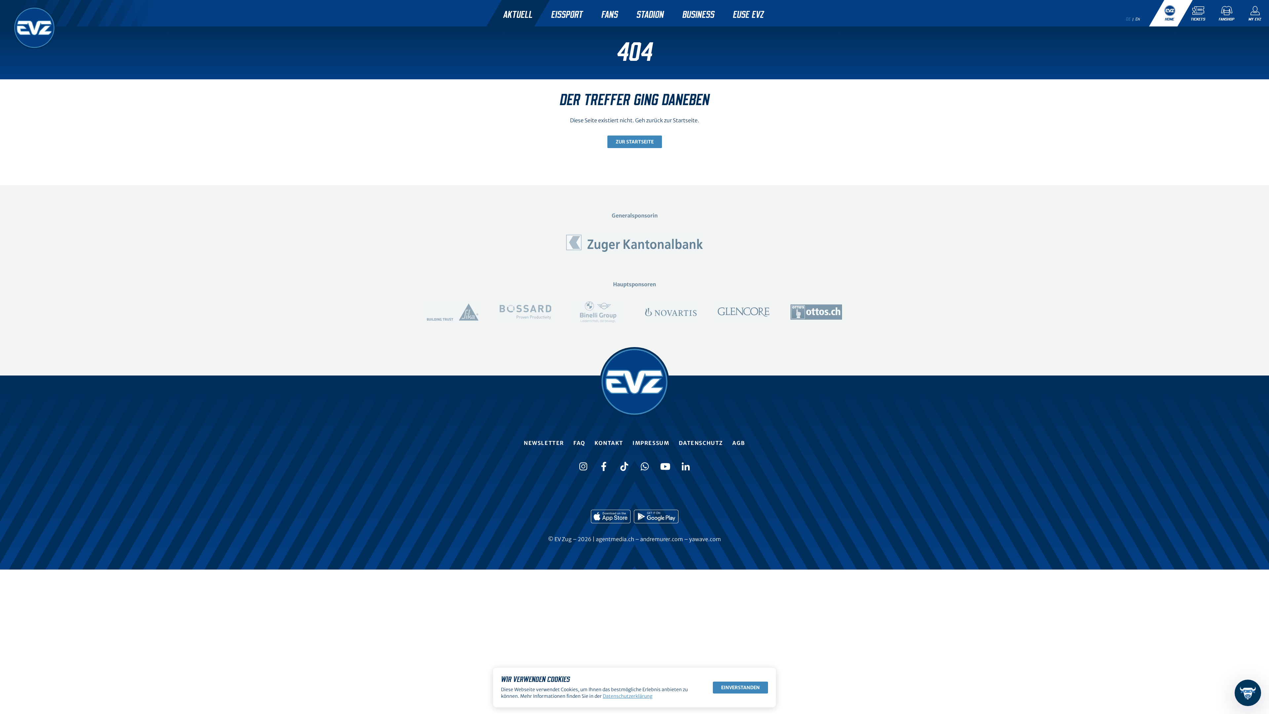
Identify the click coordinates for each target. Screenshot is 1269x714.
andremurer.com (661, 539)
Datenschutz (701, 443)
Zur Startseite (635, 142)
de (1128, 19)
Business (698, 15)
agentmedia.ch (615, 539)
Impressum (651, 443)
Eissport (567, 15)
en (1137, 19)
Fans (609, 15)
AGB (738, 443)
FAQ (579, 443)
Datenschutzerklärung (627, 696)
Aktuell (518, 15)
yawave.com (705, 539)
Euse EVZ (748, 15)
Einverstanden (740, 688)
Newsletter (544, 443)
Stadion (650, 15)
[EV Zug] (34, 28)
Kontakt (609, 443)
